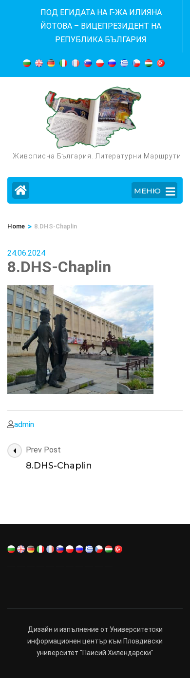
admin (24, 424)
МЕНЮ (147, 190)
